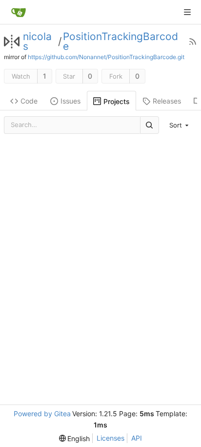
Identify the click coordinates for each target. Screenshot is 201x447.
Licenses (110, 438)
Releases (167, 101)
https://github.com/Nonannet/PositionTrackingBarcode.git (106, 57)
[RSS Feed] (192, 41)
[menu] (180, 125)
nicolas (37, 41)
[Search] (149, 124)
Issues (70, 101)
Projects (116, 101)
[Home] (18, 12)
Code (29, 101)
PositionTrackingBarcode (120, 41)
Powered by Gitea (42, 413)
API (136, 438)
